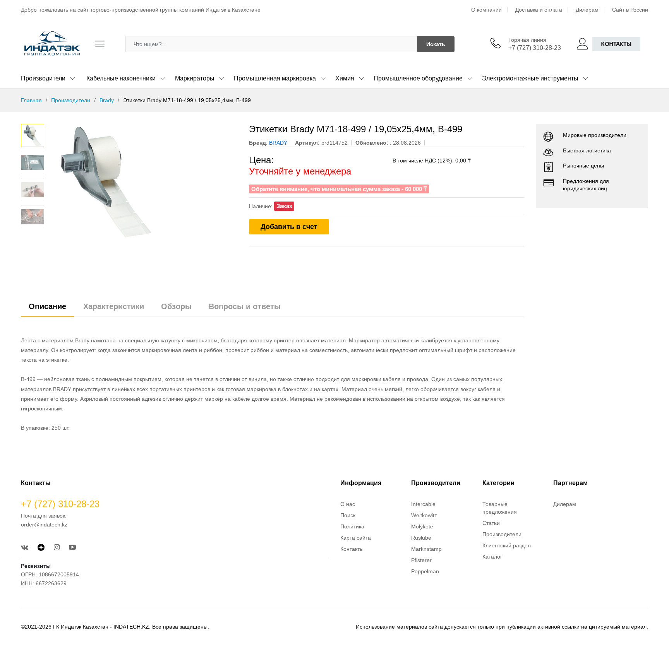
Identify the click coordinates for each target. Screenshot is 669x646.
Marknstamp (426, 549)
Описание (47, 306)
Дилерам (587, 10)
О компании (486, 10)
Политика (352, 526)
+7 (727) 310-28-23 (534, 47)
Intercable (423, 504)
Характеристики (113, 306)
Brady (106, 100)
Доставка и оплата (538, 10)
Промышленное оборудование (418, 78)
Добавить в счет (289, 227)
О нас (347, 504)
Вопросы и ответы (245, 306)
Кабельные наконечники (121, 78)
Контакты (616, 44)
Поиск (347, 515)
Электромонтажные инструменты (530, 78)
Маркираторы (194, 78)
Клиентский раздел (506, 545)
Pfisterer (421, 560)
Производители (43, 78)
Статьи (491, 523)
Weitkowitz (424, 515)
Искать (435, 44)
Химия (344, 78)
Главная (31, 100)
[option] (142, 182)
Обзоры (176, 306)
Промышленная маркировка (275, 78)
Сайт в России (630, 10)
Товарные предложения (499, 508)
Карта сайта (355, 538)
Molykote (422, 526)
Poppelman (425, 571)
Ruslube (421, 538)
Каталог (492, 557)
